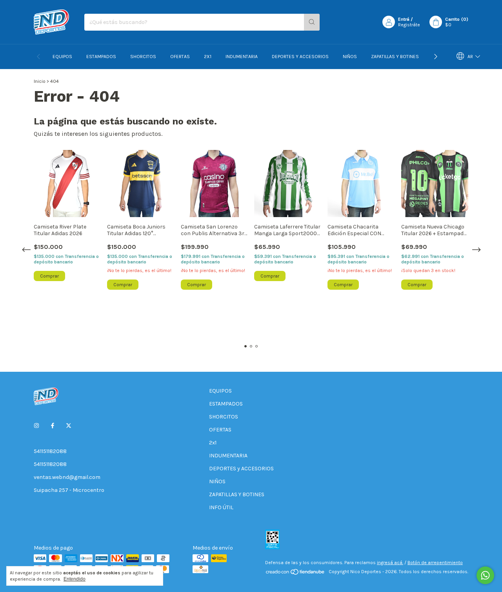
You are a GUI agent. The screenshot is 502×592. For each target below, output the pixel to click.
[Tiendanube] (295, 573)
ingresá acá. (390, 562)
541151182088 (50, 451)
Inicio (39, 81)
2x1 (207, 56)
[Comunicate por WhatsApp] (485, 575)
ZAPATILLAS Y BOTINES (395, 56)
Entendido (74, 579)
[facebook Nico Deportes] (52, 425)
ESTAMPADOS (101, 56)
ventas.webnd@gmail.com (67, 477)
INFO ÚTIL (221, 507)
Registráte (409, 24)
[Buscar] (312, 22)
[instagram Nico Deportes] (36, 425)
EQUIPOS (62, 56)
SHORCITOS (143, 56)
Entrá (403, 19)
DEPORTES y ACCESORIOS (300, 56)
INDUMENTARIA (242, 56)
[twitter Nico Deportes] (68, 425)
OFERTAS (180, 56)
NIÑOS (350, 56)
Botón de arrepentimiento (435, 562)
